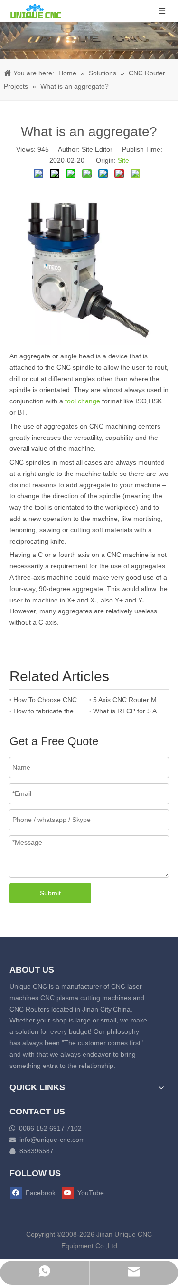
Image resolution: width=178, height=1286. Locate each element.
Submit (50, 893)
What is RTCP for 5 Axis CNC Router (129, 711)
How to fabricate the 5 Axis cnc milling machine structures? (49, 711)
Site (123, 160)
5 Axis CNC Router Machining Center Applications (129, 699)
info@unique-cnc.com (52, 1139)
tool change (81, 401)
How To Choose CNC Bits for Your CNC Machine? (49, 699)
